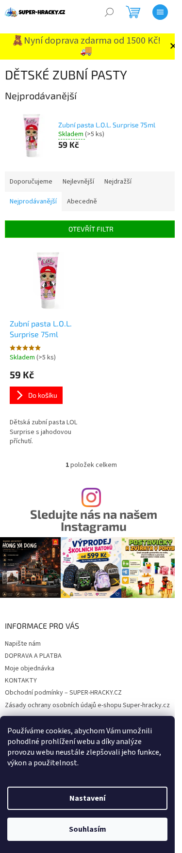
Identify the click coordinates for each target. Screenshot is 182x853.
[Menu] (160, 12)
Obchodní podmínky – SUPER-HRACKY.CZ (63, 693)
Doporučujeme (31, 181)
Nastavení (87, 798)
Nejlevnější (78, 181)
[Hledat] (109, 12)
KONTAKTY (21, 680)
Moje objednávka (29, 668)
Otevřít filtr (91, 229)
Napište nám (23, 644)
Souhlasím (87, 829)
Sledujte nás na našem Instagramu (93, 520)
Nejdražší (118, 181)
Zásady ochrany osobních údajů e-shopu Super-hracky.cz (87, 705)
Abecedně (82, 201)
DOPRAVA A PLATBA (33, 656)
